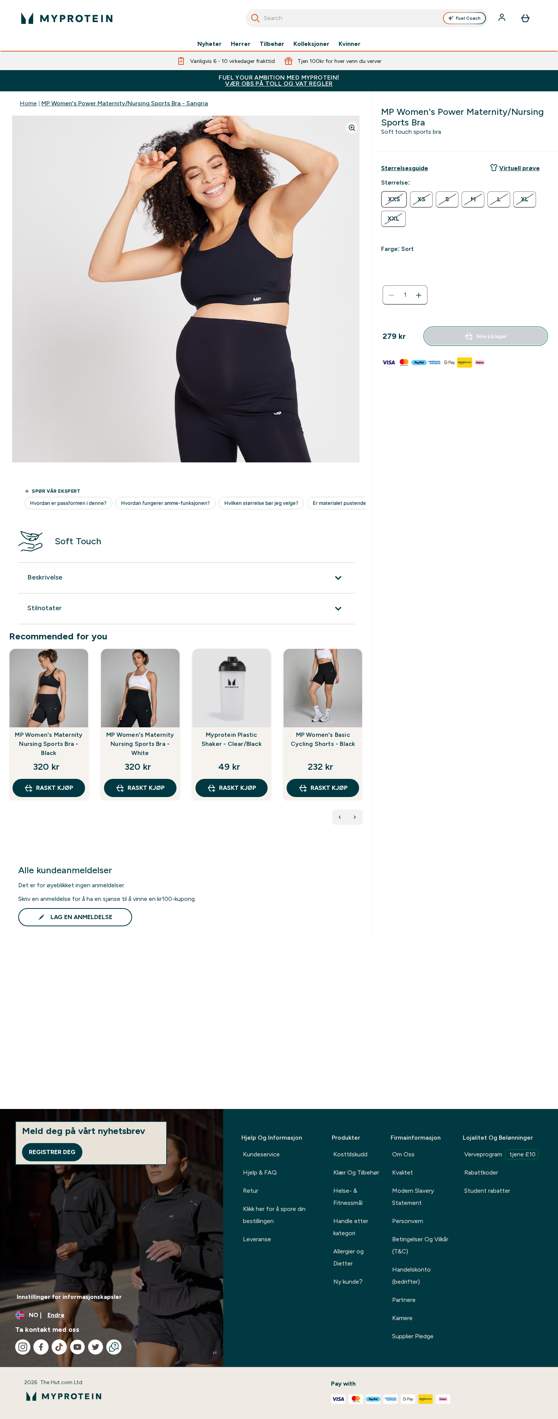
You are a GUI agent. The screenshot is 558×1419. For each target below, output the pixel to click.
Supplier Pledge (412, 1336)
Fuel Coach (468, 18)
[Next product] (355, 817)
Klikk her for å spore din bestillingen (274, 1215)
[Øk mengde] (418, 295)
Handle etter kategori (350, 1227)
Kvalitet (402, 1172)
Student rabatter (487, 1190)
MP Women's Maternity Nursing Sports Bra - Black (48, 743)
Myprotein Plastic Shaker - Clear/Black (232, 739)
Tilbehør (272, 44)
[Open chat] (113, 1347)
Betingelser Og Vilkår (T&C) (420, 1245)
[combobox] (367, 18)
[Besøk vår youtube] (77, 1347)
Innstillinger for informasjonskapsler (69, 1297)
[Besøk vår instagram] (22, 1347)
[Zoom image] (352, 128)
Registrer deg (52, 1152)
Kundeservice (261, 1154)
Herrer (241, 44)
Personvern (407, 1221)
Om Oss (403, 1154)
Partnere (404, 1300)
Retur (250, 1190)
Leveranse (257, 1239)
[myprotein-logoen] (66, 18)
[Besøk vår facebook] (41, 1347)
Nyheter (209, 44)
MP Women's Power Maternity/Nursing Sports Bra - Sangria (124, 103)
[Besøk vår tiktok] (59, 1347)
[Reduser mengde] (391, 295)
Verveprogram (500, 1154)
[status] (405, 295)
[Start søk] (255, 18)
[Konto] (502, 18)
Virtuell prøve (519, 168)
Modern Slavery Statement (413, 1196)
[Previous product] (339, 817)
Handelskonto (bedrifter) (411, 1275)
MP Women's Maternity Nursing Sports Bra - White (140, 743)
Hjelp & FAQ (260, 1172)
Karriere (402, 1318)
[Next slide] (361, 740)
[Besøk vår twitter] (95, 1347)
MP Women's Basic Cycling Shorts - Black (323, 739)
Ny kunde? (348, 1281)
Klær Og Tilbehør (356, 1172)
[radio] (394, 199)
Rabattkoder (481, 1172)
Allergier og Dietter (348, 1257)
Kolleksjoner (311, 44)
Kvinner (350, 44)
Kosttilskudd (350, 1154)
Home (28, 103)
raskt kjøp (54, 788)
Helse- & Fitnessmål (348, 1196)
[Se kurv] (525, 18)
